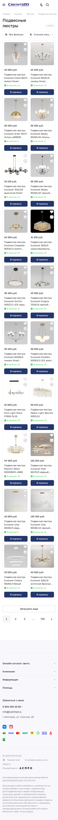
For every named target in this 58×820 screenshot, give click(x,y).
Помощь (7, 687)
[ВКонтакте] (4, 727)
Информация (10, 679)
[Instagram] (11, 727)
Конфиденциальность (36, 760)
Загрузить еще (29, 608)
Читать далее (26, 811)
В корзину (16, 92)
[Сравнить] (25, 49)
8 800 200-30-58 (12, 706)
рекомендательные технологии (19, 780)
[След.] (51, 618)
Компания (9, 671)
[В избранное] (25, 44)
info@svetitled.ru (12, 711)
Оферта (6, 764)
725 (42, 619)
